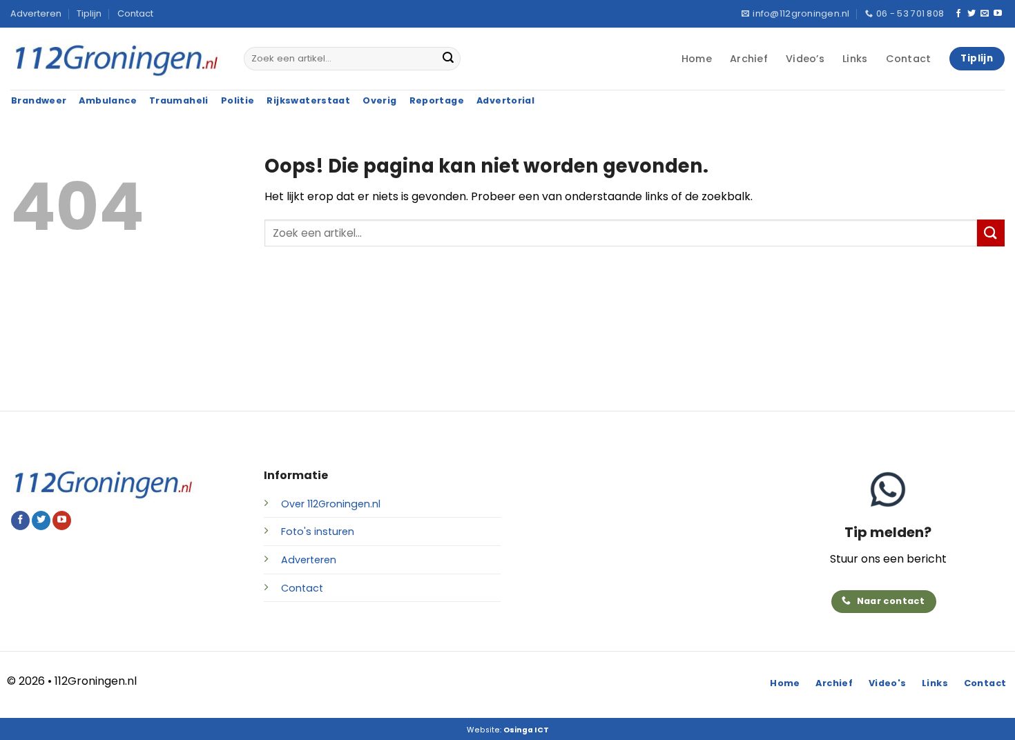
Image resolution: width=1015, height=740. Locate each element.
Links (854, 59)
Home (697, 59)
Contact (135, 13)
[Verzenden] (448, 58)
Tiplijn (89, 13)
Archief (749, 59)
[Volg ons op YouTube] (998, 14)
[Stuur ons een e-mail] (984, 14)
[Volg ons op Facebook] (958, 14)
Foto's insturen (317, 531)
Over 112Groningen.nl (330, 504)
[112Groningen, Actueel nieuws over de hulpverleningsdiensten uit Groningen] (116, 59)
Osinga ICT (526, 730)
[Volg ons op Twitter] (971, 14)
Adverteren (35, 13)
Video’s (805, 59)
